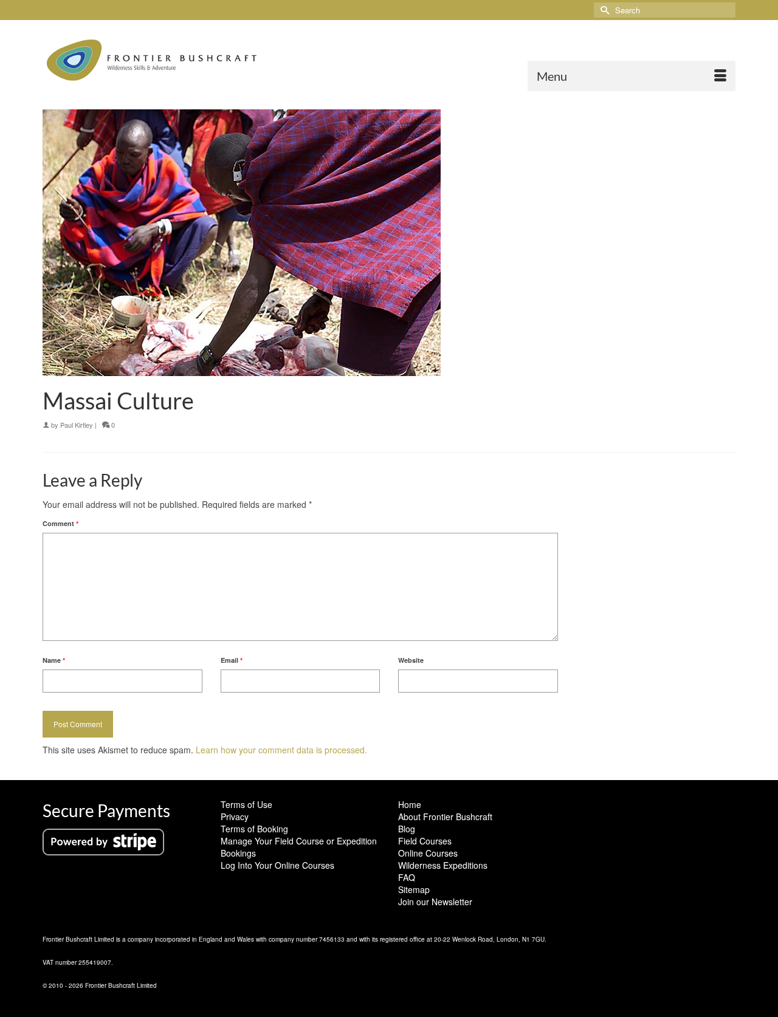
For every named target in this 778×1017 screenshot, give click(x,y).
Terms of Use (246, 804)
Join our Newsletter (435, 901)
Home (409, 804)
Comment (60, 523)
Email (232, 660)
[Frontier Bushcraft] (152, 60)
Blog (406, 829)
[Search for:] (664, 10)
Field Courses (425, 841)
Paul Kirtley (76, 425)
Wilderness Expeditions (442, 865)
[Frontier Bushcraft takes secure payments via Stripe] (103, 841)
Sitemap (414, 889)
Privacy (235, 816)
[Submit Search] (603, 10)
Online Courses (428, 853)
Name (54, 660)
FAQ (406, 877)
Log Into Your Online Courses (277, 865)
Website (411, 660)
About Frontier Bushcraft (445, 816)
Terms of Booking (254, 829)
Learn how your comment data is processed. (281, 750)
